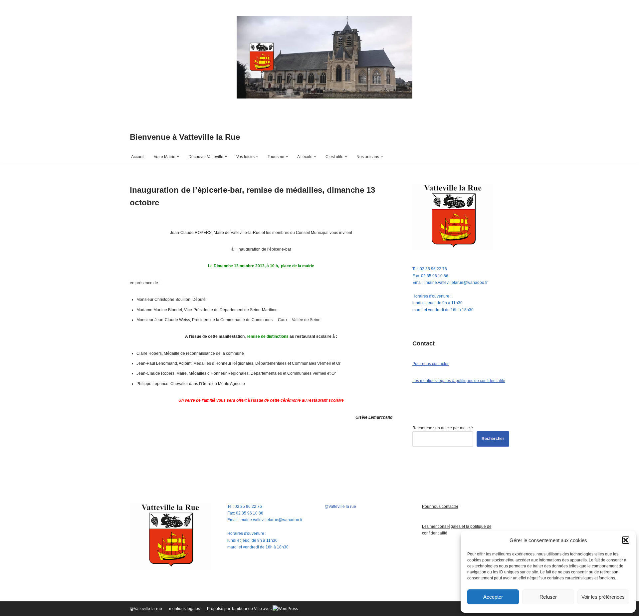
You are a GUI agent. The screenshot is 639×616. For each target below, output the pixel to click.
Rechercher (493, 438)
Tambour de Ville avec (252, 608)
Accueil (137, 156)
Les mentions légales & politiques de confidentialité (458, 380)
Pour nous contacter (430, 363)
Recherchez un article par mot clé (442, 428)
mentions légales (184, 608)
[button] (625, 540)
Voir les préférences (603, 597)
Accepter (493, 597)
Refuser (548, 597)
